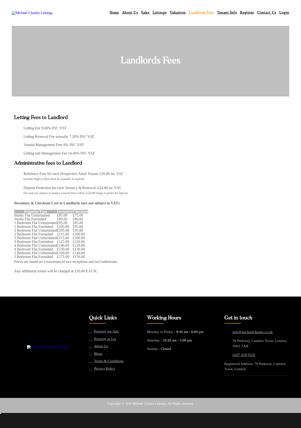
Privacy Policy (104, 368)
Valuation (178, 13)
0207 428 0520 (244, 355)
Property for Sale (106, 331)
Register (247, 13)
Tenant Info (227, 13)
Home (114, 13)
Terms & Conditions (109, 361)
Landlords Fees (201, 13)
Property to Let (105, 339)
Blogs (98, 354)
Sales (145, 13)
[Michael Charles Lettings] (47, 347)
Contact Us (266, 13)
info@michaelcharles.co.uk (253, 332)
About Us (130, 13)
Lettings (160, 13)
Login (284, 13)
